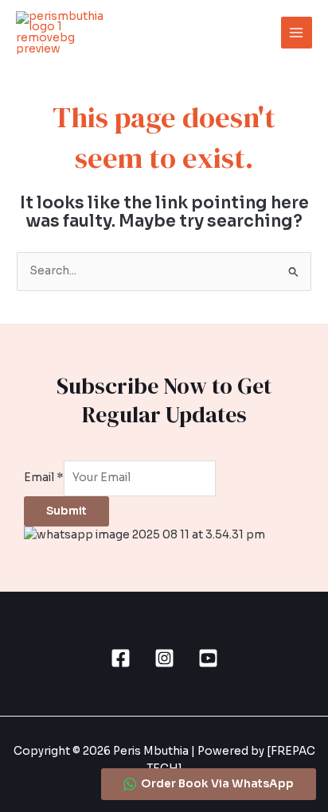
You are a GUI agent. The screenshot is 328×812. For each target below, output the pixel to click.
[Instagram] (164, 658)
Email (44, 477)
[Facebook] (121, 658)
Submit (66, 511)
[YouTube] (208, 658)
